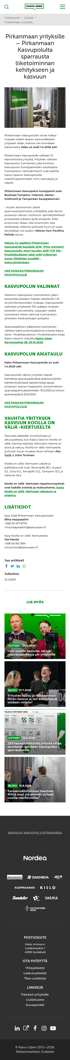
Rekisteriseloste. (28, 1051)
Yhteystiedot (35, 968)
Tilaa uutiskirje (35, 978)
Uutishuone (35, 999)
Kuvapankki (35, 1005)
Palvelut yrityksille (35, 994)
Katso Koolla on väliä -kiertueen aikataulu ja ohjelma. (34, 491)
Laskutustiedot (35, 973)
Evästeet (47, 1051)
